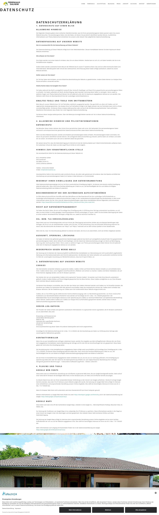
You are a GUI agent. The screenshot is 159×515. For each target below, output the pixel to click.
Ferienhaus (91, 4)
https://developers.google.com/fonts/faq (86, 395)
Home (83, 4)
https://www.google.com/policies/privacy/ (54, 396)
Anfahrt (125, 4)
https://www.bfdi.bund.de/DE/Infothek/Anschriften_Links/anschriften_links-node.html (68, 202)
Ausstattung (101, 4)
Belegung (111, 4)
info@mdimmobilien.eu (48, 170)
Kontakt (141, 4)
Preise (119, 4)
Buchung (134, 4)
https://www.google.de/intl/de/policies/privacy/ (50, 430)
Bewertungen (151, 4)
